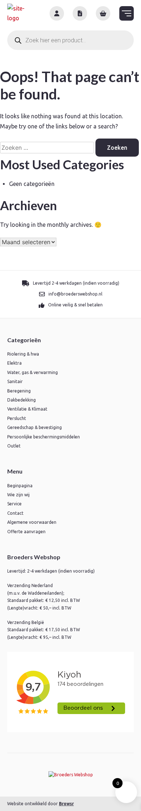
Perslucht (16, 418)
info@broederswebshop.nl (75, 294)
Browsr (66, 803)
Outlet (14, 445)
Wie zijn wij (18, 494)
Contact (15, 513)
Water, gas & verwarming (32, 372)
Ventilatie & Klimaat (27, 409)
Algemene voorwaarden (31, 522)
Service (14, 503)
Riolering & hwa (23, 354)
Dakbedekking (21, 400)
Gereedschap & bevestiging (34, 427)
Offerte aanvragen (26, 531)
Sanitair (15, 381)
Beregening (19, 390)
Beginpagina (20, 485)
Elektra (14, 363)
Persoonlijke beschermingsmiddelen (43, 436)
